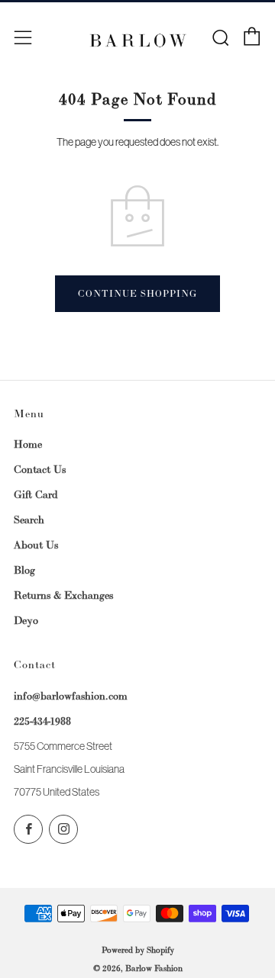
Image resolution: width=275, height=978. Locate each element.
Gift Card (36, 494)
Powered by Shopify (138, 949)
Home (28, 444)
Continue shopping (137, 293)
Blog (24, 570)
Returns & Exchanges (63, 595)
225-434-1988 (42, 721)
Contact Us (40, 469)
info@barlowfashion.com (71, 696)
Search (29, 519)
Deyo (26, 620)
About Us (36, 545)
